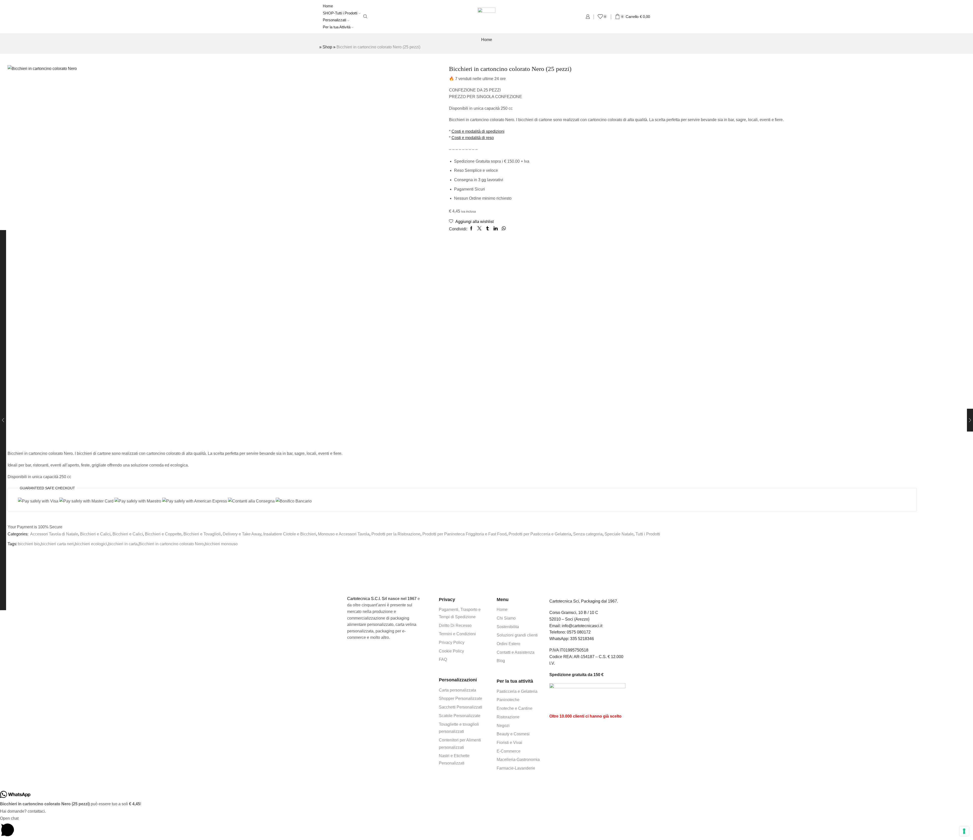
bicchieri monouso (221, 544)
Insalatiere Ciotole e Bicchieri (289, 534)
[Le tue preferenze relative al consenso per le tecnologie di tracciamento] (964, 831)
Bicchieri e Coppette (163, 534)
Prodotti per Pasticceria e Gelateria (540, 534)
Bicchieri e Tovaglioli (202, 534)
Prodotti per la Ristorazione (395, 534)
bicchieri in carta (123, 544)
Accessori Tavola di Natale (54, 534)
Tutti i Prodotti (647, 534)
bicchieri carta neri (57, 544)
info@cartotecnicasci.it (582, 626)
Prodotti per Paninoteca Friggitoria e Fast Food (464, 534)
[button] (486, 827)
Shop (327, 47)
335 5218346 (582, 639)
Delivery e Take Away (242, 534)
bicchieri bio (29, 544)
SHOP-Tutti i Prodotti (340, 13)
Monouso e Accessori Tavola (343, 534)
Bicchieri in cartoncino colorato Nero (171, 544)
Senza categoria (588, 534)
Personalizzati (334, 20)
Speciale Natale (619, 534)
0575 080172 (579, 632)
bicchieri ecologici (91, 544)
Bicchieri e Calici (95, 534)
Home (328, 6)
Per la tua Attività (336, 27)
